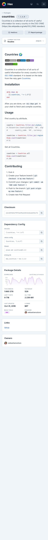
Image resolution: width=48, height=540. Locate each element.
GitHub (6, 328)
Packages (7, 13)
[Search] (38, 4)
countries (8, 16)
